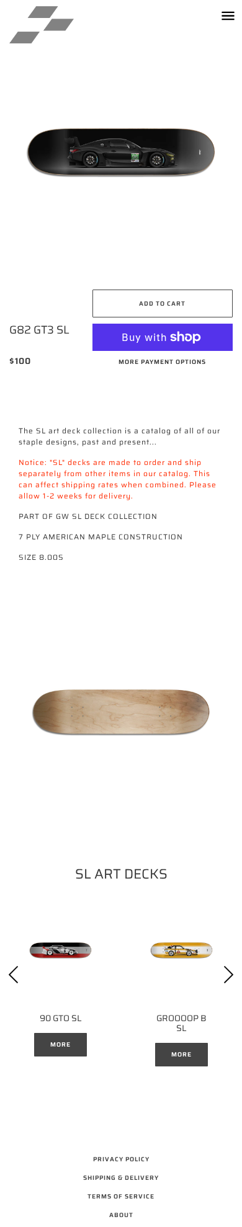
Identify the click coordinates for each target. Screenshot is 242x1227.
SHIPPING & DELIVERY (121, 1177)
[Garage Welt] (54, 24)
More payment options (162, 361)
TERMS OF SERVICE (121, 1196)
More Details (60, 1048)
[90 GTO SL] (60, 950)
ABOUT (121, 1215)
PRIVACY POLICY (121, 1159)
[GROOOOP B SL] (181, 950)
